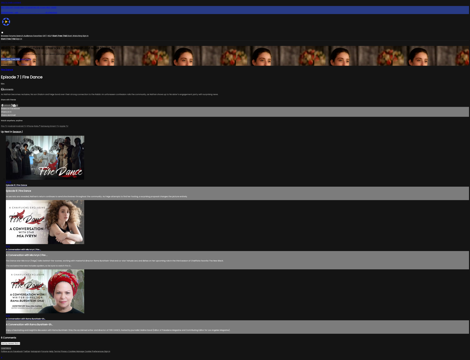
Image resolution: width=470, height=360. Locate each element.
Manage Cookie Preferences (90, 351)
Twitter (26, 351)
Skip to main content (11, 2)
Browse (5, 35)
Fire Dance (7, 69)
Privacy (64, 351)
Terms (57, 351)
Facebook (6, 105)
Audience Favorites (33, 35)
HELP (49, 35)
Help (51, 351)
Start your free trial (10, 59)
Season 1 (18, 131)
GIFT (44, 35)
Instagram (36, 351)
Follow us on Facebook (12, 351)
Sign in (85, 35)
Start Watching (74, 35)
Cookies (72, 351)
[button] (2, 32)
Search (20, 35)
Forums (12, 35)
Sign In (19, 38)
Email (15, 105)
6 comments (7, 89)
